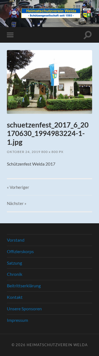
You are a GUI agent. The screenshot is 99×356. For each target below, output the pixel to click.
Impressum (17, 320)
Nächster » (16, 203)
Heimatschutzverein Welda (57, 345)
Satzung (14, 262)
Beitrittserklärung (24, 285)
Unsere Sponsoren (24, 308)
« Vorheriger (18, 187)
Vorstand (15, 239)
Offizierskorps (20, 251)
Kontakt (15, 297)
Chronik (14, 274)
